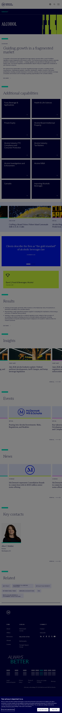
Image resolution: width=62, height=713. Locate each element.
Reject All (54, 709)
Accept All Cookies (43, 709)
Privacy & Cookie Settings (8, 709)
